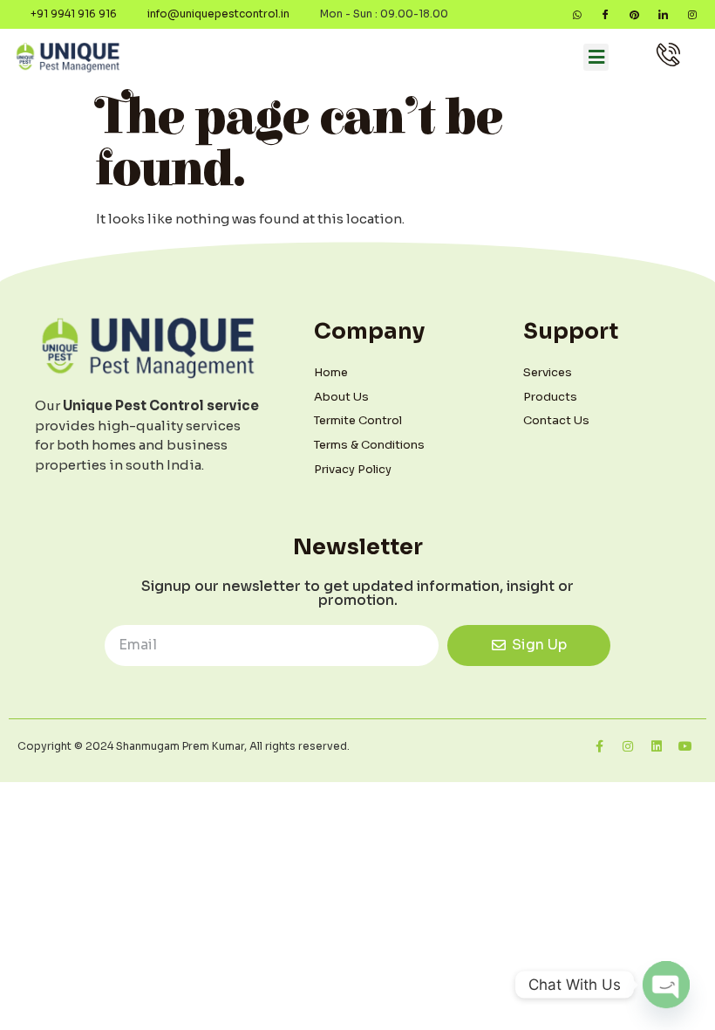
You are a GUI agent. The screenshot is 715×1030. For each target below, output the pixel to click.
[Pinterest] (634, 14)
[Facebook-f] (599, 746)
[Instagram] (692, 14)
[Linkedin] (656, 746)
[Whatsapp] (576, 14)
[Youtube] (685, 746)
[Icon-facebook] (605, 14)
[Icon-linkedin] (663, 14)
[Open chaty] (666, 984)
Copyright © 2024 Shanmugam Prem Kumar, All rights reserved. (183, 745)
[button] (596, 58)
